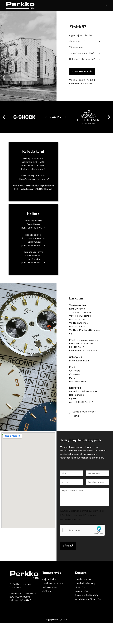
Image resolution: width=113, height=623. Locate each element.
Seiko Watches (49, 587)
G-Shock (46, 591)
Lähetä (68, 546)
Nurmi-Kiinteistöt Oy (85, 583)
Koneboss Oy (81, 591)
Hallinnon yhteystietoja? (82, 59)
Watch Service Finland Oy (88, 599)
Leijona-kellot (49, 579)
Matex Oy (80, 587)
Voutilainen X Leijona (52, 583)
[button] (4, 117)
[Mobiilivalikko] (106, 5)
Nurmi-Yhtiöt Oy (83, 579)
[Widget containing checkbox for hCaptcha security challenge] (82, 530)
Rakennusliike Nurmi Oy (86, 595)
